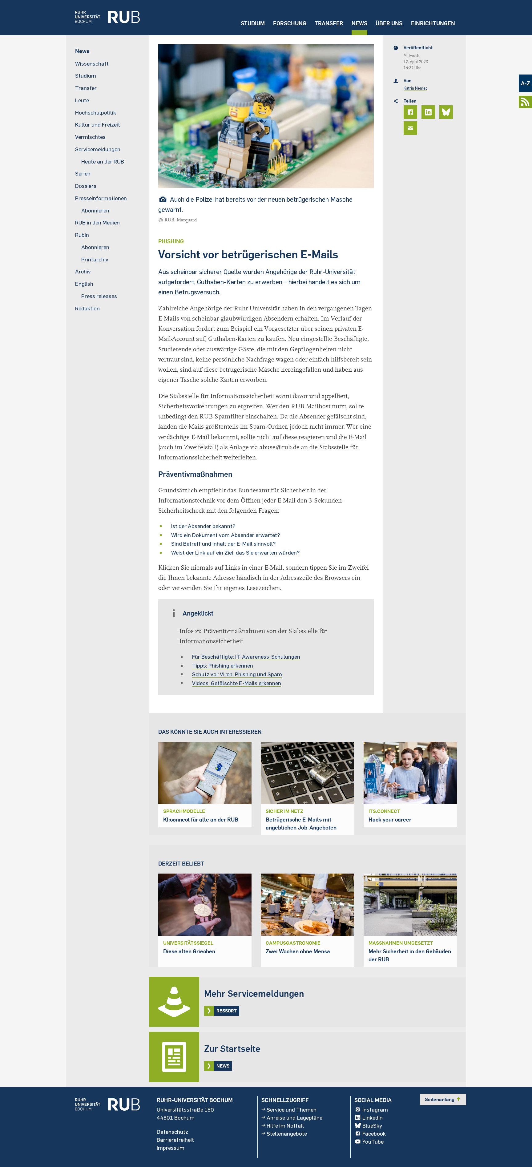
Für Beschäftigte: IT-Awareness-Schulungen (246, 656)
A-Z (525, 83)
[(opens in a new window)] (103, 17)
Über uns (389, 23)
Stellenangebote (287, 1133)
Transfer (329, 23)
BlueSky (372, 1125)
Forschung (289, 23)
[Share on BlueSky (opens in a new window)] (447, 112)
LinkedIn (372, 1117)
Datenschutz (172, 1131)
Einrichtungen (433, 23)
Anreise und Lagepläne (294, 1117)
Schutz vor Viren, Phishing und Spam (237, 674)
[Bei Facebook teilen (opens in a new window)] (411, 112)
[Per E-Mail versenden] (411, 128)
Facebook (374, 1133)
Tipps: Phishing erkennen (222, 665)
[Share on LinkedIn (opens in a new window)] (429, 112)
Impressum (170, 1147)
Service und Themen (291, 1109)
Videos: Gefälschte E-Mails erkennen (236, 683)
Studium (253, 23)
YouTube (373, 1141)
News (359, 23)
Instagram (375, 1109)
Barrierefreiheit (175, 1139)
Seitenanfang (443, 1099)
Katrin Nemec (415, 88)
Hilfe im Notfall (285, 1125)
